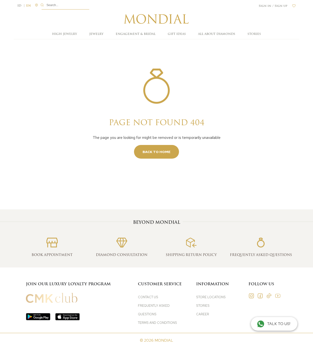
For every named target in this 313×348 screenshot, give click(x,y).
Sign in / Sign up (273, 6)
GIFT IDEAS (177, 34)
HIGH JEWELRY (64, 34)
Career (202, 314)
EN (28, 6)
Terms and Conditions (157, 323)
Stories (254, 34)
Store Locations (211, 297)
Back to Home (156, 152)
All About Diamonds (216, 34)
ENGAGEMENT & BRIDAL (136, 34)
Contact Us (148, 297)
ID (21, 6)
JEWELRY (96, 34)
